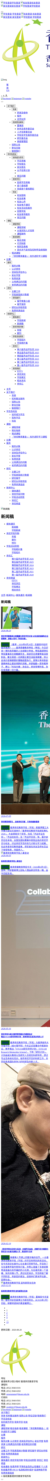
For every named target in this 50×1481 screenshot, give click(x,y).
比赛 (8, 259)
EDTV (20, 371)
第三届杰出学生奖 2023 (28, 359)
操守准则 (21, 304)
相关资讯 (21, 380)
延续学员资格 (23, 182)
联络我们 (16, 151)
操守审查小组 (23, 301)
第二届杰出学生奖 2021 (28, 362)
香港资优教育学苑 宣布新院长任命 (14, 1291)
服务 (19, 116)
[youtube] (26, 98)
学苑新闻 (21, 320)
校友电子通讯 (23, 205)
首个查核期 (22, 186)
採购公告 (16, 145)
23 (7, 1322)
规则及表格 (22, 246)
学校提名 (21, 164)
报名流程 (21, 240)
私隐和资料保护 (26, 1470)
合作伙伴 (21, 119)
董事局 (20, 125)
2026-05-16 (6, 1029)
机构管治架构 (18, 122)
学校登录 (36, 17)
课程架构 (21, 234)
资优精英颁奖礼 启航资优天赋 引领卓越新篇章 (20, 822)
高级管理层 (22, 141)
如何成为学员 (18, 158)
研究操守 (16, 298)
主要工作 (16, 291)
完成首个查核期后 (25, 189)
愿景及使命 (22, 113)
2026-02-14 (6, 1243)
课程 (9, 221)
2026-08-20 (6, 630)
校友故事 (21, 198)
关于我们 (10, 106)
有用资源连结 (18, 311)
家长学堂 (16, 275)
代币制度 (21, 243)
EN (7, 90)
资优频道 (16, 369)
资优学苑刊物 (18, 327)
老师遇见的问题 (19, 285)
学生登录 (16, 14)
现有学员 (16, 179)
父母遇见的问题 (19, 282)
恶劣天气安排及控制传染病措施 (32, 250)
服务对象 (16, 266)
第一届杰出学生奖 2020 (28, 365)
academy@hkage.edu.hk (16, 1407)
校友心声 (21, 202)
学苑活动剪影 (18, 336)
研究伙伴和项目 (19, 307)
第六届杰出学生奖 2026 (28, 349)
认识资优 (16, 269)
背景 (14, 109)
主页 (8, 389)
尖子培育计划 (23, 170)
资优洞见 (21, 374)
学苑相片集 (22, 343)
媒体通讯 (16, 317)
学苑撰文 (21, 377)
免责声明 (14, 1466)
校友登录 (36, 14)
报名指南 (16, 237)
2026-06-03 (6, 855)
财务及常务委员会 (25, 129)
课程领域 (16, 224)
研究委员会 (22, 138)
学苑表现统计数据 (20, 294)
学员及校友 (11, 154)
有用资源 (16, 278)
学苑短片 (21, 340)
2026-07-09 (6, 816)
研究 (9, 288)
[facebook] (6, 98)
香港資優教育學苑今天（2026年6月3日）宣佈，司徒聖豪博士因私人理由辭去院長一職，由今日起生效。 (25, 870)
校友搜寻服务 (23, 214)
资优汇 (15, 346)
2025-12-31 (6, 1285)
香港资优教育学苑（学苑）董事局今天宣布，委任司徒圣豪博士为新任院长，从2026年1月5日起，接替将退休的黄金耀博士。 (25, 1300)
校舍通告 (5, 1466)
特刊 (14, 543)
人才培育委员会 (24, 132)
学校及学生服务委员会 (27, 135)
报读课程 (16, 253)
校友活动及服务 (24, 208)
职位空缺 (16, 148)
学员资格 (21, 161)
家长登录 (16, 17)
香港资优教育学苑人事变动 (11, 861)
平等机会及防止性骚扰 (30, 1466)
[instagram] (16, 98)
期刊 (19, 333)
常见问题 (21, 176)
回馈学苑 (21, 211)
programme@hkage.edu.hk (17, 1394)
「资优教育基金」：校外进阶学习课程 (29, 256)
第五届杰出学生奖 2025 (28, 353)
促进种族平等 (40, 1470)
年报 (19, 330)
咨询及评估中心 (19, 272)
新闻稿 (20, 323)
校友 (14, 192)
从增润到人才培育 (25, 230)
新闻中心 (10, 314)
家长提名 (21, 167)
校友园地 (21, 195)
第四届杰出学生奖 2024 (28, 356)
